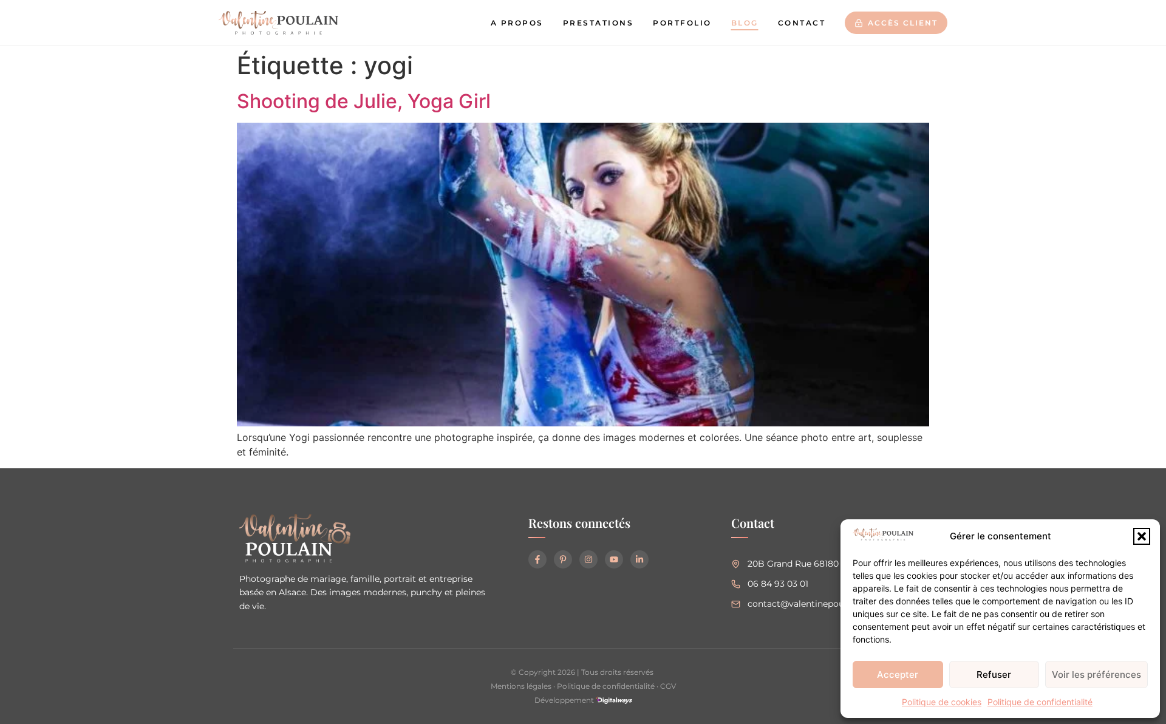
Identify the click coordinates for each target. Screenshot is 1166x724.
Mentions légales (521, 686)
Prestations (598, 22)
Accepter (897, 674)
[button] (1142, 536)
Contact (802, 22)
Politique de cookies (941, 702)
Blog (745, 22)
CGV (668, 686)
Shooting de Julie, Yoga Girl (364, 101)
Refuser (994, 674)
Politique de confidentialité (1040, 702)
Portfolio (682, 22)
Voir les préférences (1096, 674)
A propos (517, 22)
